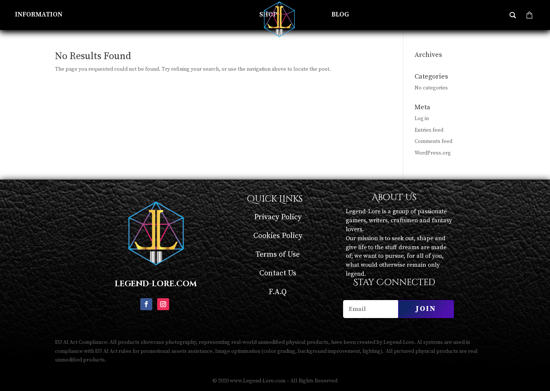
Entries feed (429, 130)
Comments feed (433, 141)
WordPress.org (433, 153)
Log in (422, 118)
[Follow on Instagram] (163, 304)
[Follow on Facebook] (146, 304)
